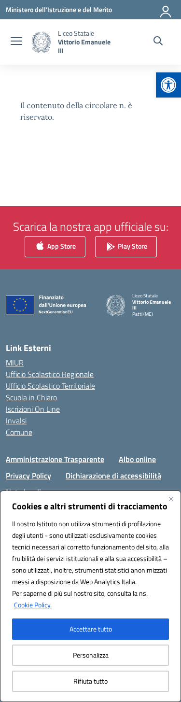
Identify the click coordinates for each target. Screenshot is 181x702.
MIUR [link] (15, 362)
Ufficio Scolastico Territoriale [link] (50, 386)
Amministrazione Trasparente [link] (55, 459)
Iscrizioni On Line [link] (33, 409)
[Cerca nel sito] (158, 42)
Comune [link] (19, 432)
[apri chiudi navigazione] (16, 42)
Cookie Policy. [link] (33, 605)
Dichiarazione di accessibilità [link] (113, 475)
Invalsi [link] (16, 420)
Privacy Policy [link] (28, 475)
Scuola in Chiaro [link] (31, 397)
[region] (90, 596)
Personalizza (91, 655)
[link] (168, 85)
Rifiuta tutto (90, 681)
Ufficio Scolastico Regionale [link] (50, 374)
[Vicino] (171, 499)
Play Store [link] (131, 245)
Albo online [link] (137, 459)
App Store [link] (61, 245)
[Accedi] (166, 9)
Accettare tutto (91, 629)
